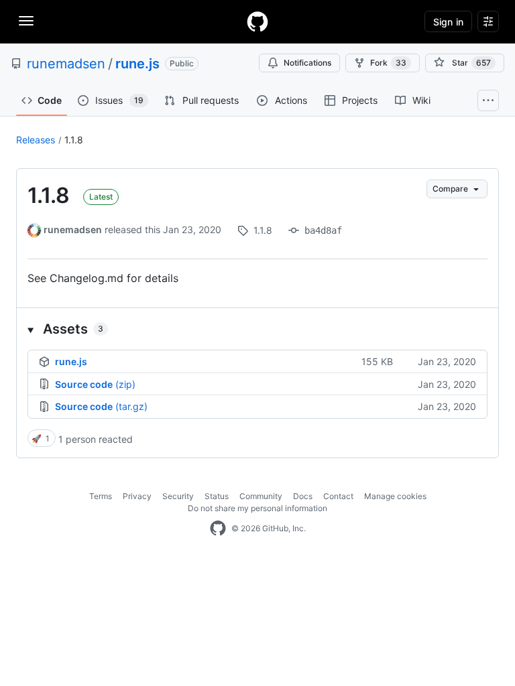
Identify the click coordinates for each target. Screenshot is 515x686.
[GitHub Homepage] (218, 528)
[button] (257, 329)
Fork (388, 63)
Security (178, 496)
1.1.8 (73, 139)
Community (260, 496)
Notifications (307, 63)
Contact (338, 496)
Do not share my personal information (257, 508)
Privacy (137, 496)
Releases (35, 139)
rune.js (137, 64)
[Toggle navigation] (26, 21)
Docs (302, 496)
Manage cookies (395, 496)
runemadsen (66, 64)
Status (217, 496)
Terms (100, 496)
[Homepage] (257, 21)
